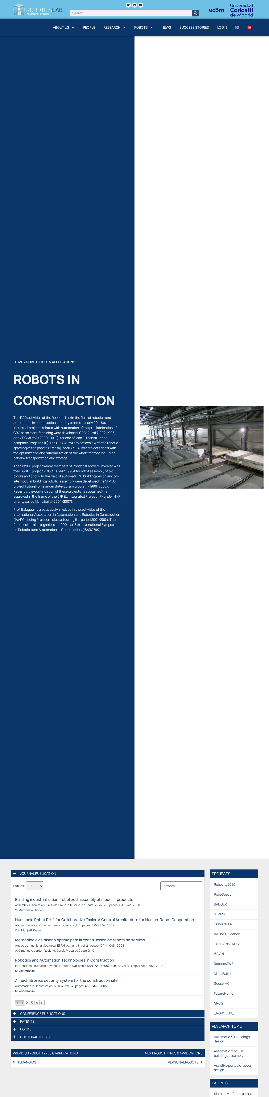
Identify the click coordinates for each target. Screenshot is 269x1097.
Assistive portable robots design (233, 1067)
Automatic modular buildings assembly (229, 1053)
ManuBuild (222, 973)
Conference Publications (42, 1013)
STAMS (219, 914)
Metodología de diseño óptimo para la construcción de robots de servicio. (80, 939)
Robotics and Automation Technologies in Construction (64, 960)
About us (61, 27)
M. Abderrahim (25, 971)
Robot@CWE (223, 963)
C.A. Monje (22, 930)
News (166, 27)
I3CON (219, 953)
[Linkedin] (134, 5)
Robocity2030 (224, 884)
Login (222, 27)
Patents (27, 1021)
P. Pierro (35, 930)
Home (18, 362)
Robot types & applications (50, 362)
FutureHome (223, 993)
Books (26, 1029)
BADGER (220, 904)
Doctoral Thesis (35, 1037)
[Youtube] (140, 5)
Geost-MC (221, 983)
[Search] (195, 13)
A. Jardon (37, 910)
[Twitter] (128, 5)
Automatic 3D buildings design (232, 1038)
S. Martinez (22, 910)
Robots (141, 27)
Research (112, 27)
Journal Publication (38, 873)
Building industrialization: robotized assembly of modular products (74, 899)
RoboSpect (222, 894)
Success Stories (194, 27)
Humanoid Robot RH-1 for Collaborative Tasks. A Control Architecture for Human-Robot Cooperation (104, 919)
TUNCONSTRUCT (227, 944)
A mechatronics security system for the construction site (66, 980)
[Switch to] (237, 27)
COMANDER (223, 924)
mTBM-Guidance (227, 934)
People (89, 27)
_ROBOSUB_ (224, 1013)
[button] (107, 873)
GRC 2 (218, 1003)
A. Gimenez (22, 950)
